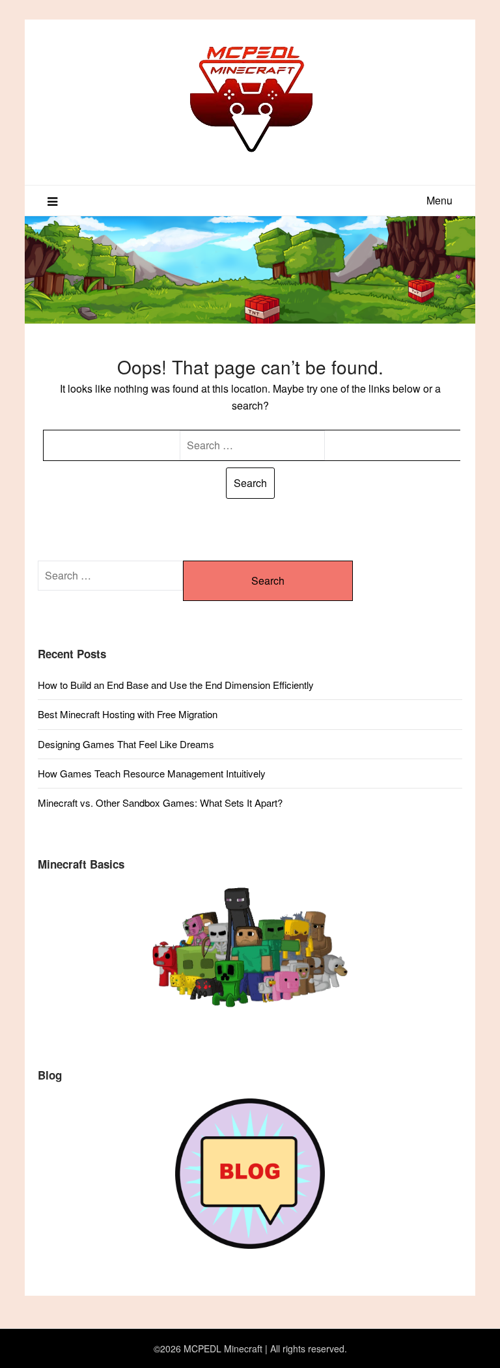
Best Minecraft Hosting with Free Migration (127, 714)
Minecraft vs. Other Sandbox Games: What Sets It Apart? (160, 802)
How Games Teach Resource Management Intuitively (152, 773)
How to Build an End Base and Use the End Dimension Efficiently (176, 684)
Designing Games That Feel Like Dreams (126, 744)
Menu (439, 200)
